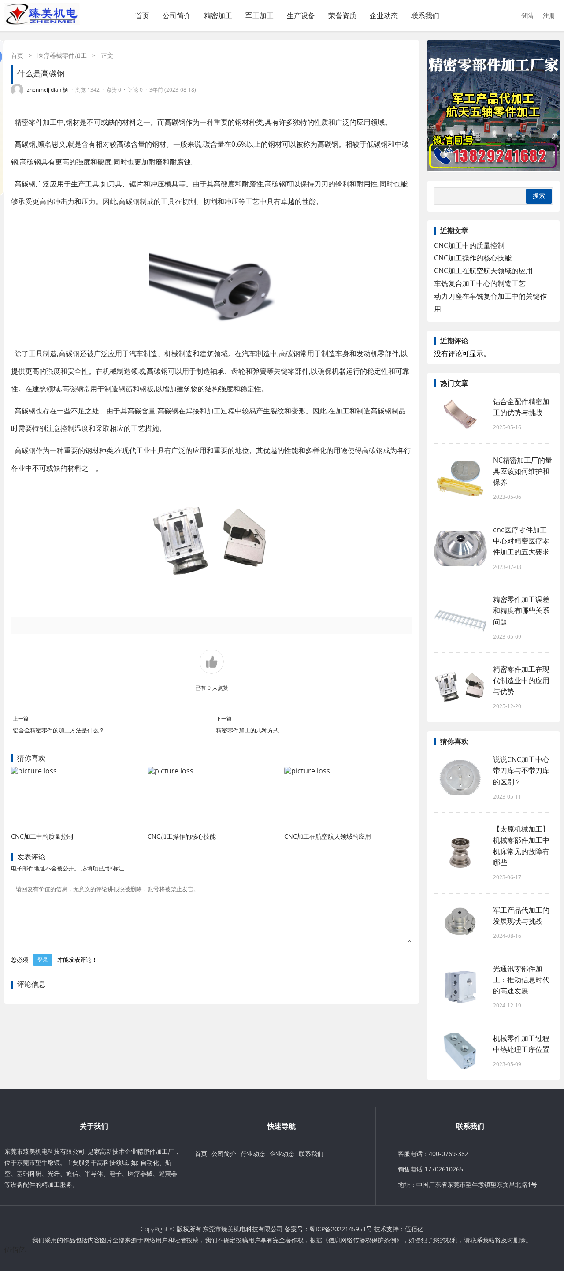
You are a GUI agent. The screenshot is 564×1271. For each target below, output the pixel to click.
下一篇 (224, 718)
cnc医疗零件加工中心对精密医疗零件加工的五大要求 (521, 541)
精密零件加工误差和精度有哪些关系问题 (521, 610)
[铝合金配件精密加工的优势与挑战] (460, 414)
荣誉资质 (342, 15)
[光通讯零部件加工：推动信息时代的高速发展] (460, 986)
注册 (549, 15)
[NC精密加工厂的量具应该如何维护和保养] (460, 478)
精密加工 (218, 15)
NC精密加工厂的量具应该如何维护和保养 (522, 471)
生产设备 (301, 15)
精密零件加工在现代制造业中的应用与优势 (521, 680)
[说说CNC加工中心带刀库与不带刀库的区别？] (460, 777)
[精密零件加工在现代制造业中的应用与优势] (460, 687)
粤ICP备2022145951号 (340, 1229)
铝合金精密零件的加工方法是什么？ (58, 730)
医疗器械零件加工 (62, 55)
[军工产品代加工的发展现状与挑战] (460, 922)
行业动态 (253, 1153)
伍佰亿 (414, 1229)
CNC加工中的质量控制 (42, 836)
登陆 (527, 15)
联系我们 (425, 15)
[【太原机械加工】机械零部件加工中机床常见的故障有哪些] (460, 852)
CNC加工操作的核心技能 (182, 836)
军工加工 (259, 15)
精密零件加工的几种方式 (247, 730)
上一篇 (21, 718)
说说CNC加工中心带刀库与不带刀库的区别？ (521, 770)
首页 (142, 15)
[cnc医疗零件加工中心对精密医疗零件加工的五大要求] (460, 548)
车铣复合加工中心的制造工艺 (480, 283)
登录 (42, 959)
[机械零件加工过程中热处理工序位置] (460, 1051)
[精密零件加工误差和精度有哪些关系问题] (460, 618)
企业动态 (384, 15)
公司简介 (177, 15)
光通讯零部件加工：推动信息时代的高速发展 (521, 980)
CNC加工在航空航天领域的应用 (327, 836)
